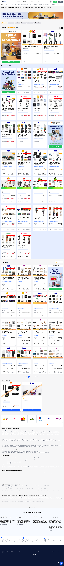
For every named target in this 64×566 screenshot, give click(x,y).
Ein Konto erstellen (36, 553)
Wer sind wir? (18, 553)
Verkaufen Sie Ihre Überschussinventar (55, 551)
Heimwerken (7, 4)
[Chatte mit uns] (61, 563)
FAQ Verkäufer (51, 553)
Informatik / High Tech (46, 4)
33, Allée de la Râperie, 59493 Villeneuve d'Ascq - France (8, 552)
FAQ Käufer (34, 554)
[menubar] (28, 1)
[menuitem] (18, 1)
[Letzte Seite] (40, 377)
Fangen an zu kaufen (36, 551)
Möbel (57, 4)
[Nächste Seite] (38, 377)
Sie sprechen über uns (20, 551)
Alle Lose (2, 4)
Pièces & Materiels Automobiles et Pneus (24, 4)
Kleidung (40, 4)
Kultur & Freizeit (13, 4)
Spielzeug (53, 4)
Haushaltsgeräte (34, 4)
